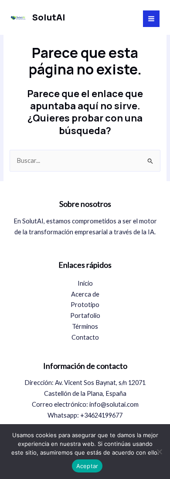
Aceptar (87, 465)
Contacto (85, 337)
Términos (85, 326)
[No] (159, 451)
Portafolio (85, 315)
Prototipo (85, 304)
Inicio (85, 283)
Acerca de (85, 294)
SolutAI (48, 17)
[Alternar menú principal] (151, 18)
